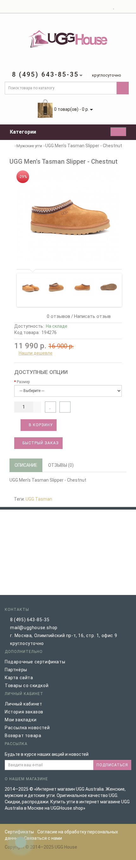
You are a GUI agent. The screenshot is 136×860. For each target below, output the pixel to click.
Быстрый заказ (40, 443)
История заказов (24, 711)
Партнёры (16, 669)
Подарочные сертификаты (35, 661)
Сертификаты (19, 831)
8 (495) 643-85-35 (29, 619)
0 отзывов (57, 316)
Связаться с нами (43, 838)
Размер (23, 382)
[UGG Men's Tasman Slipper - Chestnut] (68, 215)
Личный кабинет (23, 703)
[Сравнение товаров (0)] (119, 6)
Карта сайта (19, 677)
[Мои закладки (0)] (114, 6)
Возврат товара (23, 735)
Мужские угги (29, 145)
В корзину (40, 425)
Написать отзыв (92, 316)
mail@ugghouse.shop (34, 627)
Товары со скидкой (26, 685)
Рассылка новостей (27, 727)
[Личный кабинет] (106, 6)
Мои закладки (20, 719)
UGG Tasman (39, 499)
